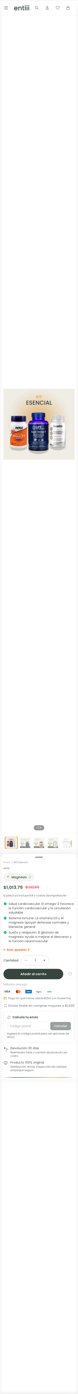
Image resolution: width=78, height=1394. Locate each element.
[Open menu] (6, 7)
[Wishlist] (58, 8)
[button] (39, 424)
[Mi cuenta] (47, 8)
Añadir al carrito (33, 974)
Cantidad (10, 960)
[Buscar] (37, 8)
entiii (6, 868)
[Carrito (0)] (68, 8)
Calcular (60, 1026)
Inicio (6, 862)
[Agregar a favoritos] (70, 974)
